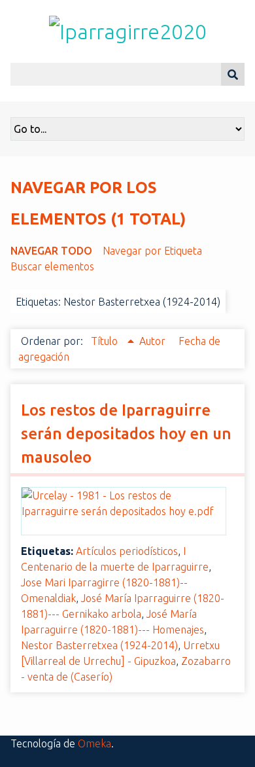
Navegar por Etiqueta (152, 251)
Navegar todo (51, 251)
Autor (153, 341)
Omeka (94, 743)
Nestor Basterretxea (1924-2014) (99, 645)
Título (105, 341)
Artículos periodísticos (127, 551)
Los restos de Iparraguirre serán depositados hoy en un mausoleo (126, 433)
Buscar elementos (52, 266)
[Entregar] (233, 74)
